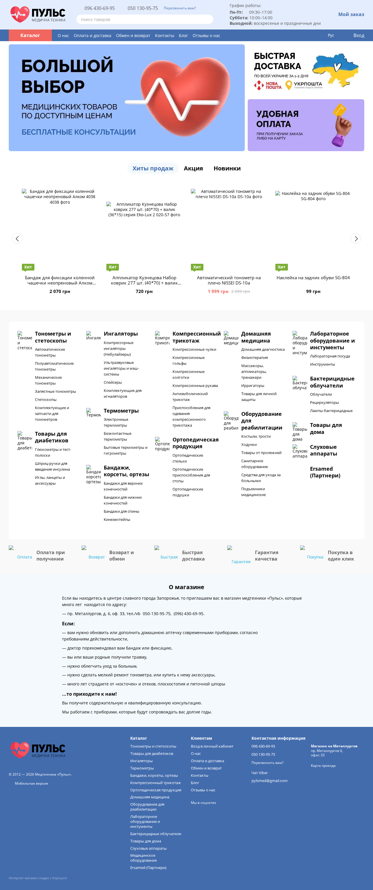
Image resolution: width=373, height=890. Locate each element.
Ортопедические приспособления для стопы (191, 475)
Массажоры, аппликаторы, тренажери (254, 371)
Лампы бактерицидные (331, 410)
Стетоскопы (46, 399)
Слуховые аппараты (148, 848)
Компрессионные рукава (195, 385)
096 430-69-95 (100, 8)
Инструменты (322, 364)
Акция (193, 168)
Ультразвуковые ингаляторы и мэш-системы (121, 368)
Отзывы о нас (206, 35)
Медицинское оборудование (143, 858)
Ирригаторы (252, 385)
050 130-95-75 (143, 8)
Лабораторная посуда (330, 356)
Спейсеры (113, 382)
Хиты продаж (153, 168)
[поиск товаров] (208, 19)
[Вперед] (356, 238)
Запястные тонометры (55, 391)
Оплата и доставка (92, 35)
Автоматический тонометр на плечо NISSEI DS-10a (229, 280)
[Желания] (319, 35)
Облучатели (321, 394)
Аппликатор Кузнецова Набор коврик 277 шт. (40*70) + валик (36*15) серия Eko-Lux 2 (144, 283)
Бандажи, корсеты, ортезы (154, 775)
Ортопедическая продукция (155, 790)
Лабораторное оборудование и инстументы (145, 821)
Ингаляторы (141, 760)
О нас (63, 35)
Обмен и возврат (133, 35)
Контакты (164, 35)
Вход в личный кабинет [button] (212, 746)
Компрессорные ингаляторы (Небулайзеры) (118, 348)
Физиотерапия (254, 357)
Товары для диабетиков (151, 753)
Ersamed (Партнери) (148, 867)
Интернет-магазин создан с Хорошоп (38, 878)
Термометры (142, 768)
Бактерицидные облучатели (155, 833)
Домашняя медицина (149, 797)
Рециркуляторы (324, 402)
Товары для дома (145, 841)
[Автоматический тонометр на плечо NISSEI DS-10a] (229, 227)
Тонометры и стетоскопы (153, 746)
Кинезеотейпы (117, 519)
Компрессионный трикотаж (155, 782)
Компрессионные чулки (194, 349)
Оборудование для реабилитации (147, 807)
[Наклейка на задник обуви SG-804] (313, 227)
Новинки (227, 168)
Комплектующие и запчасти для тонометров (52, 413)
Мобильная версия (31, 783)
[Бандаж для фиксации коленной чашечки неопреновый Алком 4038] (60, 227)
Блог (183, 35)
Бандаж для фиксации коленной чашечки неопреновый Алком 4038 (60, 283)
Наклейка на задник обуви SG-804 (313, 277)
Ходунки (249, 444)
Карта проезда (323, 765)
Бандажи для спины (121, 511)
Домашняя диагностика (263, 349)
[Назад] (17, 238)
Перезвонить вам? (180, 8)
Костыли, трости (256, 436)
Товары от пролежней (261, 452)
